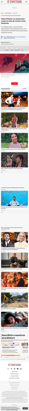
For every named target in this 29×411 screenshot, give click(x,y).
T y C (13, 359)
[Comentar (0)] (17, 48)
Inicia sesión (4, 352)
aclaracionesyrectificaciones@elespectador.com (14, 397)
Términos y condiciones (14, 384)
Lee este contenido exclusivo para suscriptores (11, 15)
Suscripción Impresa (14, 373)
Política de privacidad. (21, 359)
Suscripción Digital (14, 376)
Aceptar (25, 408)
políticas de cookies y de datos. (12, 409)
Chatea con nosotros (15, 378)
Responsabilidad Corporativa (14, 382)
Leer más (14, 83)
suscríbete (10, 352)
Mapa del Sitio (14, 371)
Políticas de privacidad (14, 385)
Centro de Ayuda (14, 387)
